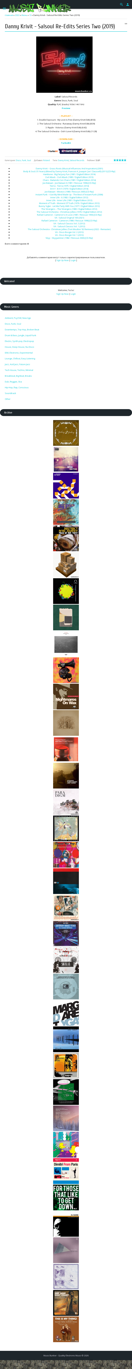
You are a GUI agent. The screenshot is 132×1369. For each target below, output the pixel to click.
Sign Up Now (62, 260)
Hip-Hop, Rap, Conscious (17, 387)
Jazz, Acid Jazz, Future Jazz (17, 364)
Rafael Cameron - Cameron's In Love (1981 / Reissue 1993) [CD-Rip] (69, 214)
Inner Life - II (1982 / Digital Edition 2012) (69, 197)
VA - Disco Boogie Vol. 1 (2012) (69, 235)
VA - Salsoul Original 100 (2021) (69, 217)
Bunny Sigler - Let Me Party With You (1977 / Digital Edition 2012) (69, 206)
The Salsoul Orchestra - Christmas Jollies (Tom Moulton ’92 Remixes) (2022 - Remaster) (69, 229)
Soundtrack (10, 393)
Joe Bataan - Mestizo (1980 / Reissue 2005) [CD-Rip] (69, 191)
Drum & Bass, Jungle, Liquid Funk (20, 335)
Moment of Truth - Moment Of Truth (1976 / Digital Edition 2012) (69, 203)
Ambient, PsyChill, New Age (18, 318)
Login (73, 260)
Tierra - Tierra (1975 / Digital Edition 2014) (69, 185)
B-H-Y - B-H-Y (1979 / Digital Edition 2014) (69, 188)
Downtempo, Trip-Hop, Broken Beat (22, 329)
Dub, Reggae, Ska (13, 381)
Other (7, 399)
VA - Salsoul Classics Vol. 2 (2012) (69, 223)
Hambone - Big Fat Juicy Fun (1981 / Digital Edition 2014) (69, 174)
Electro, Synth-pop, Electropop (19, 341)
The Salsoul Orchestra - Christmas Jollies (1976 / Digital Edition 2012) (69, 211)
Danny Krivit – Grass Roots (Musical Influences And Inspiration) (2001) (69, 168)
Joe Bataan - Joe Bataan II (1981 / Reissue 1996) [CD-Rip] (69, 182)
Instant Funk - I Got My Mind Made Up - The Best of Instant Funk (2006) (69, 194)
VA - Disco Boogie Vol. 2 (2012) (69, 232)
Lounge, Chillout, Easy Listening (20, 358)
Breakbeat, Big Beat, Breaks (18, 375)
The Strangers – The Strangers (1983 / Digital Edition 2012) (69, 209)
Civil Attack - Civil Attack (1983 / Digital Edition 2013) (69, 177)
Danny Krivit (63, 160)
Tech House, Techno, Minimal (19, 370)
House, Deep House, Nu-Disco (19, 346)
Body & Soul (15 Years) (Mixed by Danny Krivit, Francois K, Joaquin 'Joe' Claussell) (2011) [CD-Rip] (69, 171)
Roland (46, 160)
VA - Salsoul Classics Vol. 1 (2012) (69, 226)
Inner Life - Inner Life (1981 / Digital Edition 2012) (69, 200)
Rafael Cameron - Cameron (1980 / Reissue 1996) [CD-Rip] (69, 220)
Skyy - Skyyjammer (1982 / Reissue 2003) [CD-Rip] (69, 237)
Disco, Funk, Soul (23, 160)
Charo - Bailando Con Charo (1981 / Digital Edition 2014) (69, 180)
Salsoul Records (77, 160)
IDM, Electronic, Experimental (19, 352)
